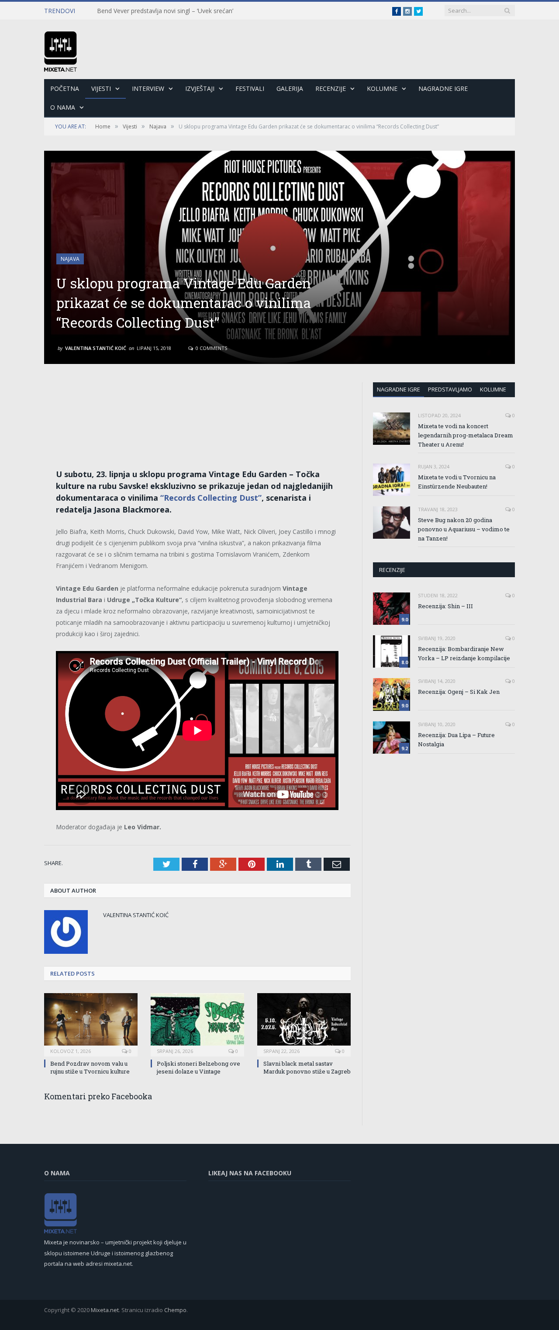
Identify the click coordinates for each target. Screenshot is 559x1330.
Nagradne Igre (443, 88)
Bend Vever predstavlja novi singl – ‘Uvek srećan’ (165, 11)
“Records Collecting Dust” (211, 497)
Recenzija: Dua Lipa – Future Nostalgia (456, 739)
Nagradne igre (398, 389)
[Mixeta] (60, 49)
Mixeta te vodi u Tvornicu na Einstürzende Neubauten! (457, 481)
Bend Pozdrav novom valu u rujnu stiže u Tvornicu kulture (90, 1067)
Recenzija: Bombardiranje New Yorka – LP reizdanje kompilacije (464, 653)
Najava (70, 259)
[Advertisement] (197, 407)
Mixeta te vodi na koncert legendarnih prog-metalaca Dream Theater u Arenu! (465, 435)
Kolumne (382, 88)
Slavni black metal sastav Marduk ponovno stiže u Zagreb (307, 1067)
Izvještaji (199, 88)
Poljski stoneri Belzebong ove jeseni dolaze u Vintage (198, 1067)
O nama (62, 107)
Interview (148, 88)
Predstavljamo (450, 389)
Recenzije (330, 88)
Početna (64, 88)
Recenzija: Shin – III (445, 606)
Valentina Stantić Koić (95, 348)
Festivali (249, 88)
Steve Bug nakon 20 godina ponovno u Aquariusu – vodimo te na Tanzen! (464, 529)
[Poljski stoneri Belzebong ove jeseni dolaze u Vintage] (197, 1023)
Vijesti (101, 88)
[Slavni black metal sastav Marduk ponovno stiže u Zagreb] (304, 1023)
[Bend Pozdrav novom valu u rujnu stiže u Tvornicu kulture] (91, 1023)
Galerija (289, 88)
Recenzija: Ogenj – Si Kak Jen (459, 692)
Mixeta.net (105, 1310)
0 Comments (210, 348)
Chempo (175, 1310)
